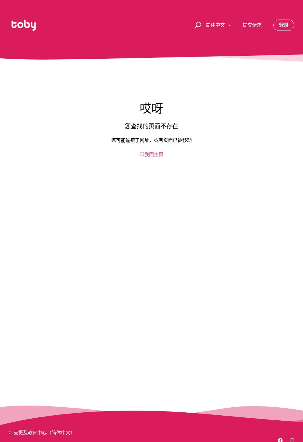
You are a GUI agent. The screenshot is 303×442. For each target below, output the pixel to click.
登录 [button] (284, 25)
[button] (197, 25)
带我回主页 (151, 154)
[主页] (23, 25)
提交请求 (252, 25)
